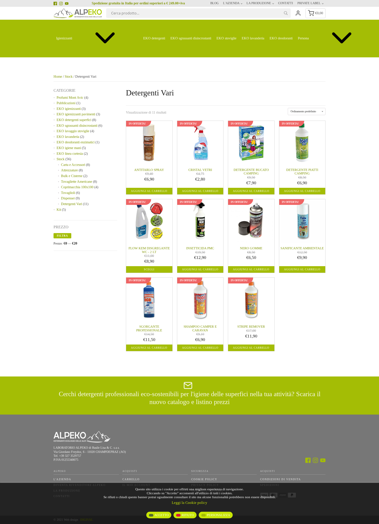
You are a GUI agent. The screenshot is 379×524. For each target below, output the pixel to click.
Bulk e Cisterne (71, 176)
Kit (59, 209)
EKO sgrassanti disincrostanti (190, 38)
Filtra (62, 235)
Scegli (149, 269)
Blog (214, 3)
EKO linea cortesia (70, 153)
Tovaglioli (68, 193)
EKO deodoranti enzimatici (76, 142)
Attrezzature (69, 170)
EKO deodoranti (281, 38)
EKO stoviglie (226, 38)
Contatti (285, 3)
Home (58, 76)
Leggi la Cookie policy (189, 503)
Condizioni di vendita (280, 479)
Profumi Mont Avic (70, 97)
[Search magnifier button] (286, 13)
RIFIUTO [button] (188, 515)
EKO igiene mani (69, 148)
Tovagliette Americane (76, 181)
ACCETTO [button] (161, 515)
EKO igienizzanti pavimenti (76, 114)
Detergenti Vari (71, 204)
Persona (303, 38)
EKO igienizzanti (69, 109)
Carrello (131, 479)
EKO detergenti (154, 38)
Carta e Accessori (73, 165)
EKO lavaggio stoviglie (73, 131)
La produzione (259, 3)
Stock (69, 76)
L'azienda (62, 479)
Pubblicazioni (66, 103)
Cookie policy (204, 479)
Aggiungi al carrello (149, 191)
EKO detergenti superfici (74, 120)
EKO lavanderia (253, 38)
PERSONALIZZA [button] (218, 515)
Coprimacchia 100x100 (77, 187)
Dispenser (68, 198)
